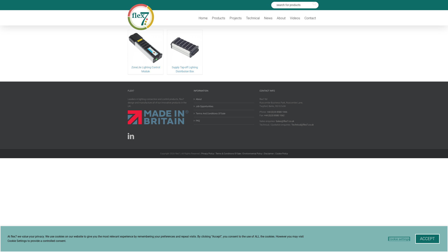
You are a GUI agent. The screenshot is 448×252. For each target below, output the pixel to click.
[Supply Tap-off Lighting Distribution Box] (184, 47)
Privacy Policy (207, 153)
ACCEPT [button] (427, 238)
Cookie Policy (281, 153)
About (199, 99)
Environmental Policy (252, 153)
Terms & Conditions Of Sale (228, 153)
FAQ (198, 120)
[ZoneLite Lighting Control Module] (145, 47)
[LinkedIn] (131, 136)
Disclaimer (269, 153)
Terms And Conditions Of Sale (210, 113)
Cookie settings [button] (399, 239)
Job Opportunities (204, 106)
